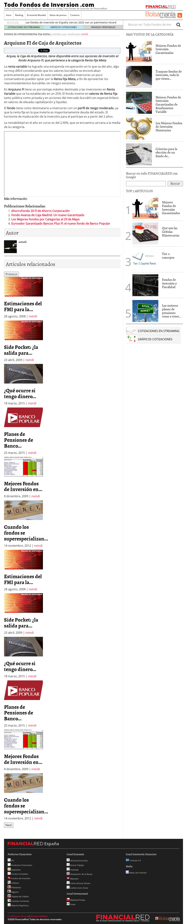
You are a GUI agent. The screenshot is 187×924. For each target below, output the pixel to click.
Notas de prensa (58, 15)
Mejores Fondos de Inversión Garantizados (168, 49)
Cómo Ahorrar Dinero (80, 883)
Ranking (19, 15)
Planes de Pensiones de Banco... (18, 440)
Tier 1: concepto (168, 255)
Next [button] (8, 825)
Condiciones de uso (18, 916)
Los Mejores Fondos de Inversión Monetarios (169, 127)
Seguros (15, 891)
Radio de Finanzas (137, 872)
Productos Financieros (21, 865)
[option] (23, 298)
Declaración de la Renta (81, 874)
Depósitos (16, 869)
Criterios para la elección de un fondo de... (166, 152)
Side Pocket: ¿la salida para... (21, 350)
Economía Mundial (36, 15)
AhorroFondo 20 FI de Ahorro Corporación (40, 211)
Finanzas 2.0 (135, 860)
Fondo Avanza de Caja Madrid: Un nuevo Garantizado (47, 215)
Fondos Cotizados (19, 874)
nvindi (84, 34)
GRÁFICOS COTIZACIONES (63, 27)
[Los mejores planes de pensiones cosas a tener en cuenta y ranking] (145, 311)
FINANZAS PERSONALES (103, 27)
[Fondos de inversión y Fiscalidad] (145, 285)
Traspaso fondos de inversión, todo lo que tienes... (169, 75)
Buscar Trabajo (77, 865)
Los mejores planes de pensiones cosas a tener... (171, 311)
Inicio (8, 15)
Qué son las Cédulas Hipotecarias (170, 231)
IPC (12, 860)
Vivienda (74, 869)
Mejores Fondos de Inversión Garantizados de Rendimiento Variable (168, 104)
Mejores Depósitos (20, 905)
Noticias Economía (78, 860)
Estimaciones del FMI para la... (23, 306)
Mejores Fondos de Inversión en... (23, 486)
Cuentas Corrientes (20, 901)
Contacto (74, 15)
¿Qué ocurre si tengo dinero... (20, 393)
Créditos (15, 883)
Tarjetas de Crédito (20, 896)
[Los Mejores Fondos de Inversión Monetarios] (139, 129)
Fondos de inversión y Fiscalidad (169, 283)
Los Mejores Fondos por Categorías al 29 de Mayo (45, 219)
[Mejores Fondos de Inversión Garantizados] (139, 51)
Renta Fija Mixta (40, 34)
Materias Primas (77, 900)
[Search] (178, 24)
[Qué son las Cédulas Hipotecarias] (145, 233)
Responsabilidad (38, 916)
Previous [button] (11, 274)
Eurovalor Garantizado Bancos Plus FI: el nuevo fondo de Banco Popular (60, 223)
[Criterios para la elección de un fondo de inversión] (139, 154)
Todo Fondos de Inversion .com (49, 4)
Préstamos (16, 887)
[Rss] (180, 16)
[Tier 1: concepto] (145, 259)
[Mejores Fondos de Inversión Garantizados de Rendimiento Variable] (139, 103)
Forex (72, 904)
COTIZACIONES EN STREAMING (24, 27)
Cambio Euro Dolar (79, 887)
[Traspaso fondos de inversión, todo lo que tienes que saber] (139, 77)
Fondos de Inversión (17, 34)
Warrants (74, 878)
